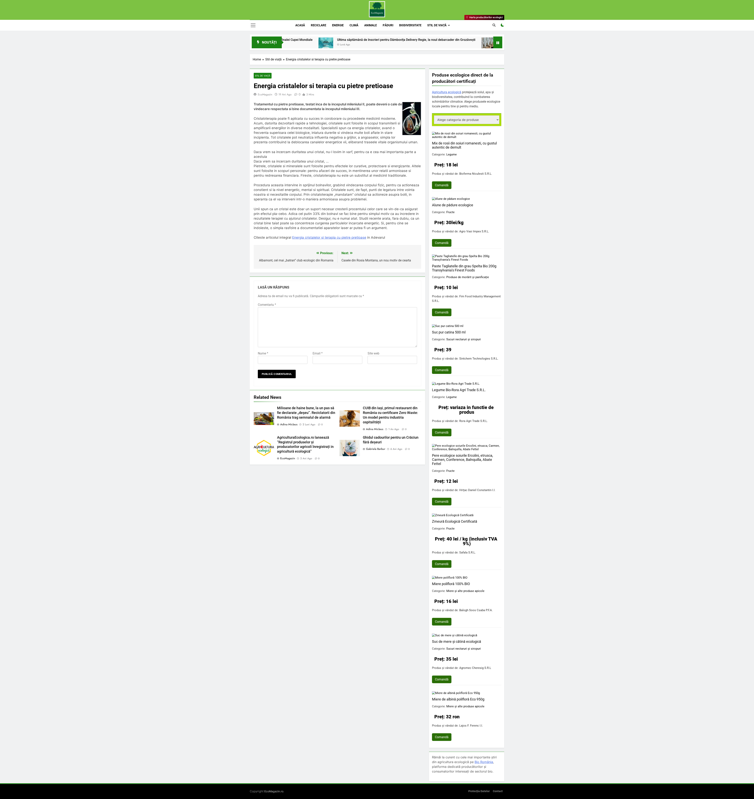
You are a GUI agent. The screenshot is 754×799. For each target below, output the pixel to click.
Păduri (388, 25)
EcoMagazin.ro (273, 791)
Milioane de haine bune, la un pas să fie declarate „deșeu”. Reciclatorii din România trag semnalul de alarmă (306, 412)
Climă (354, 25)
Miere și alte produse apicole (465, 591)
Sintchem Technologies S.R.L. (478, 358)
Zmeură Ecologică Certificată (454, 521)
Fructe (450, 212)
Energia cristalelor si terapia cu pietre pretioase (329, 237)
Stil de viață (437, 25)
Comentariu (267, 305)
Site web (373, 353)
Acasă (300, 25)
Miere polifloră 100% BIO (451, 584)
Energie (338, 25)
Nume (263, 353)
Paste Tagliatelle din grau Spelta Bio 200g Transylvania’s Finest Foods (464, 268)
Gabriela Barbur (375, 449)
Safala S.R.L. (467, 552)
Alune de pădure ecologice (452, 205)
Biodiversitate (410, 25)
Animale (370, 25)
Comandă (441, 185)
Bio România (484, 762)
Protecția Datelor (479, 791)
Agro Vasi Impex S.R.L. (474, 231)
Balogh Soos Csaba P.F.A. (476, 610)
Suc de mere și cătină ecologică (456, 641)
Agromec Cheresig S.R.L (475, 668)
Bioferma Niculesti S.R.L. (475, 173)
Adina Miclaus (288, 424)
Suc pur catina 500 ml (449, 332)
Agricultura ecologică (446, 92)
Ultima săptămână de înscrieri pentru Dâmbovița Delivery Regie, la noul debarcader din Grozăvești (348, 40)
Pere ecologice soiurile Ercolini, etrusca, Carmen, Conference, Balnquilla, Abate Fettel (462, 459)
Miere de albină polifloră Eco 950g (458, 699)
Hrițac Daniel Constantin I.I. (477, 490)
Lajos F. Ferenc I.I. (471, 725)
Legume (451, 154)
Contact (498, 791)
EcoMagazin (265, 94)
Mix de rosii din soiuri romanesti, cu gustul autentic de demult (464, 145)
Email (318, 353)
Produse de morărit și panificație (467, 277)
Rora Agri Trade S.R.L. (473, 421)
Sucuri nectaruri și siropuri (463, 339)
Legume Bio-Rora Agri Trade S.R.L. (459, 390)
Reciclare (318, 25)
